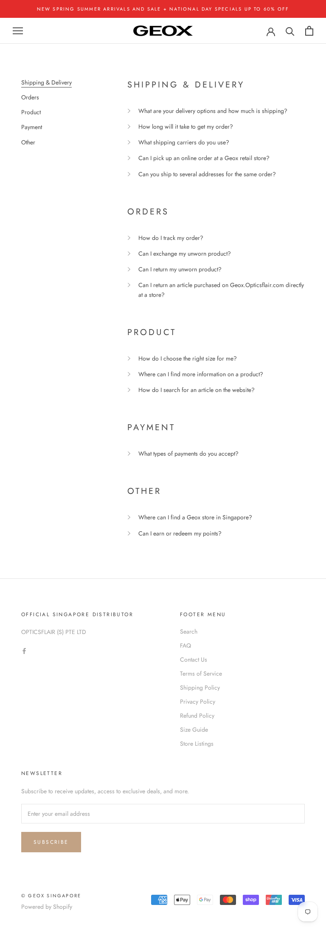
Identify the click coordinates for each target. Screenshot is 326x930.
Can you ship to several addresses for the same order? (207, 174)
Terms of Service (201, 673)
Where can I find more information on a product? (200, 374)
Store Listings (197, 743)
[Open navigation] (18, 30)
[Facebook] (24, 651)
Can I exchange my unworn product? (184, 253)
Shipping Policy (200, 687)
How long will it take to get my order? (185, 126)
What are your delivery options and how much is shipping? (212, 111)
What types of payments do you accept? (188, 453)
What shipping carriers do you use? (183, 142)
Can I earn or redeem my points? (180, 533)
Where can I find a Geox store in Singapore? (195, 517)
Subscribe (51, 842)
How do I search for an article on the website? (196, 390)
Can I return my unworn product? (180, 269)
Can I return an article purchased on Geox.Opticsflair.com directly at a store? (221, 290)
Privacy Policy (197, 701)
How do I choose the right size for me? (187, 358)
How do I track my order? (170, 238)
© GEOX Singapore (51, 895)
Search (188, 631)
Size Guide (194, 729)
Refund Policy (197, 715)
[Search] (290, 30)
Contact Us (193, 659)
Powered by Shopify (46, 906)
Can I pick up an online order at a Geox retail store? (204, 158)
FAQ (185, 645)
